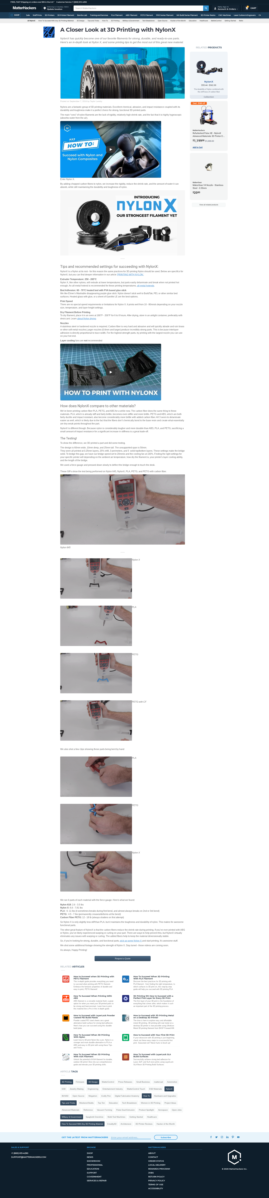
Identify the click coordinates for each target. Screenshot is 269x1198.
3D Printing (115, 21)
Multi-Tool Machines (116, 1117)
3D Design (80, 21)
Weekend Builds (86, 1103)
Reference (242, 21)
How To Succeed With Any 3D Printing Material (56, 21)
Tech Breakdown (148, 21)
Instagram (221, 1137)
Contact (153, 1157)
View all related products (208, 205)
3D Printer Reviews (143, 1124)
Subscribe (166, 1137)
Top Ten (101, 1103)
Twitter (216, 1137)
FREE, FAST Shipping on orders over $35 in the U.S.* (32, 2)
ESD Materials (155, 1089)
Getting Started (230, 21)
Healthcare (204, 21)
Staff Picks (37, 15)
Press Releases (125, 1082)
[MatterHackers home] (25, 8)
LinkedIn (227, 1137)
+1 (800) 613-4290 (79, 2)
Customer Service (63, 2)
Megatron (93, 1096)
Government (94, 1176)
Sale (28, 15)
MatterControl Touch (136, 1089)
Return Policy (156, 1176)
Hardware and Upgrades (165, 1096)
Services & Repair (96, 1180)
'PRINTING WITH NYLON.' (130, 274)
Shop (90, 1153)
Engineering (93, 1089)
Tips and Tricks (93, 21)
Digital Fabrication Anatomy (127, 1096)
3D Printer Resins (208, 15)
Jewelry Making (77, 1089)
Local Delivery (156, 1165)
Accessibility (155, 1188)
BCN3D (65, 1096)
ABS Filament (131, 15)
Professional (95, 1165)
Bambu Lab (82, 15)
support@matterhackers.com (28, 1157)
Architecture (126, 1124)
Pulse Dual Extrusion (125, 1110)
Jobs (151, 1173)
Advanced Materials (70, 1110)
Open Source (162, 21)
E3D (64, 1089)
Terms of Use (155, 1184)
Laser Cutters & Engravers (245, 15)
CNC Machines (224, 15)
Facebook (210, 1137)
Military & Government (131, 21)
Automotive (172, 1082)
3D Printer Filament (65, 15)
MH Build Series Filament (187, 15)
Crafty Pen (106, 1096)
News (90, 1157)
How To (105, 21)
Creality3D (111, 1124)
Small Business (143, 1082)
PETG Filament (146, 15)
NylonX (169, 1089)
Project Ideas (170, 1103)
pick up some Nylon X (131, 941)
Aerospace (163, 1110)
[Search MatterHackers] (206, 8)
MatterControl (216, 21)
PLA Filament (117, 15)
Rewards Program (159, 1169)
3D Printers (49, 15)
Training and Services (99, 15)
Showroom (93, 1161)
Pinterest (232, 1137)
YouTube (238, 1137)
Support (92, 1173)
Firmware (80, 1082)
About (152, 1153)
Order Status (156, 1161)
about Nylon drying (86, 318)
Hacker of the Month (178, 21)
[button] (56, 8)
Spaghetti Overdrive (94, 1117)
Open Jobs (177, 1110)
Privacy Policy (156, 1180)
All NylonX (31, 21)
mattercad (158, 1082)
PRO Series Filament (164, 15)
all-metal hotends (145, 285)
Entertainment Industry (113, 1089)
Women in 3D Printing (150, 1103)
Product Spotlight (146, 1110)
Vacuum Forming (104, 1110)
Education (193, 21)
